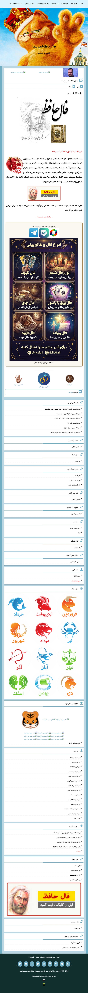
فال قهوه (77, 475)
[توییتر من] (38, 964)
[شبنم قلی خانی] (18, 72)
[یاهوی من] (68, 964)
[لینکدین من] (20, 964)
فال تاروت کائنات (75, 766)
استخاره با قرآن (19, 205)
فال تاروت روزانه (75, 757)
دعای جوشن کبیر (75, 528)
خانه (81, 3)
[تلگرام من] (62, 964)
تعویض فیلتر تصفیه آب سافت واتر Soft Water (66, 846)
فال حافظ (74, 3)
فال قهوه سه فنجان (74, 480)
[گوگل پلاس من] (32, 964)
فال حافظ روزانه (75, 870)
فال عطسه (77, 928)
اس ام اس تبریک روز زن (73, 422)
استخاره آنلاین (29, 3)
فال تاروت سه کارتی (74, 776)
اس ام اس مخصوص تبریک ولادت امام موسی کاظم (65, 432)
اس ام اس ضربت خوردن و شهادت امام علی (67, 418)
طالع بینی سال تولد (74, 743)
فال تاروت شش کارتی (73, 790)
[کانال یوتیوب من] (26, 964)
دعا (79, 532)
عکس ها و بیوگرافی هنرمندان (71, 947)
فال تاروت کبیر (75, 762)
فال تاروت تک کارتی (74, 771)
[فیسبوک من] (56, 964)
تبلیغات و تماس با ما (15, 3)
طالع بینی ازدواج (75, 513)
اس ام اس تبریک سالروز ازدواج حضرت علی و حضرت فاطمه (62, 408)
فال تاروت (65, 3)
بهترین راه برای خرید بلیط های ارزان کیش (68, 837)
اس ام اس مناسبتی (42, 3)
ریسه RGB (77, 576)
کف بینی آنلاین (76, 499)
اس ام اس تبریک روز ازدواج (72, 427)
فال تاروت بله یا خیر (74, 813)
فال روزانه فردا (75, 942)
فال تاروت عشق (75, 804)
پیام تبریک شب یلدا (74, 879)
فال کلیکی (77, 547)
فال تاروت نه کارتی (74, 794)
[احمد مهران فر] (70, 73)
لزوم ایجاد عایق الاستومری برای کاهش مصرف (66, 832)
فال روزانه (55, 3)
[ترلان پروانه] (44, 72)
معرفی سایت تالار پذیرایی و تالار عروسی (68, 841)
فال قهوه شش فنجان (74, 485)
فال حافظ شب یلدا (44, 46)
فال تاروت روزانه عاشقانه (72, 808)
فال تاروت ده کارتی (74, 799)
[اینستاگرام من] (50, 964)
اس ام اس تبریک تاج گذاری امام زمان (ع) (68, 413)
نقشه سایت (36, 976)
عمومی (71, 392)
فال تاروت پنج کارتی (74, 785)
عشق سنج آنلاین (75, 561)
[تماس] (44, 964)
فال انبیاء (77, 461)
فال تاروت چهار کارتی (73, 780)
